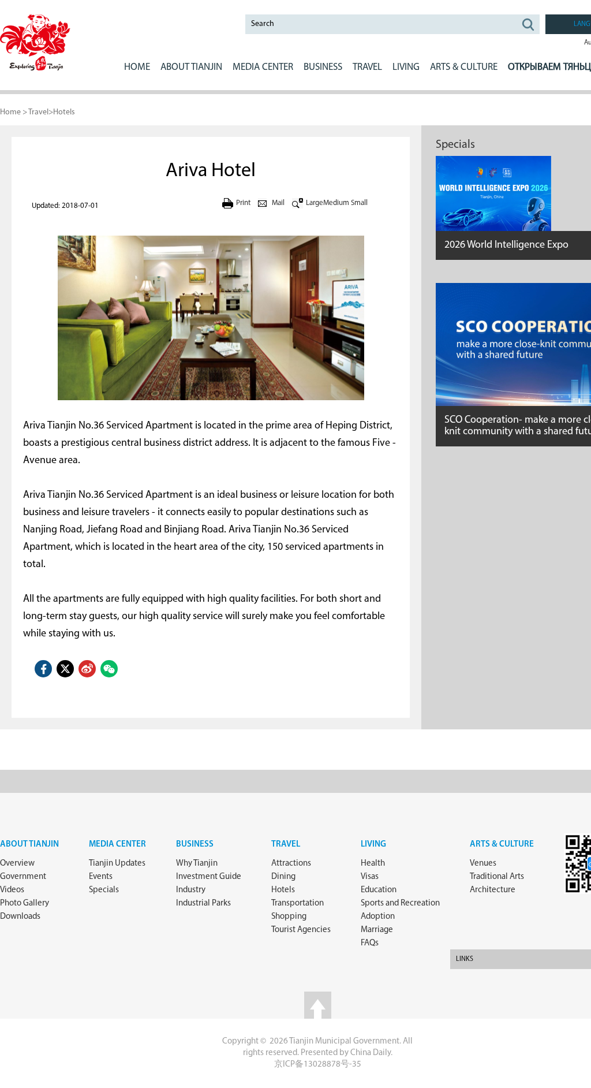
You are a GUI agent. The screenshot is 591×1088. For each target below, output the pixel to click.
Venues (483, 863)
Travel (367, 67)
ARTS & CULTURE (464, 67)
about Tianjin (29, 844)
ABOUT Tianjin (191, 67)
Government (23, 877)
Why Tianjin (197, 863)
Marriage (377, 930)
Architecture (492, 890)
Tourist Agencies (301, 930)
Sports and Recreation (400, 903)
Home (137, 67)
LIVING (406, 67)
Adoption (378, 916)
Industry (190, 890)
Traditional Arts (497, 877)
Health (373, 863)
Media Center (117, 844)
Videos (12, 890)
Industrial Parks (203, 903)
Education (379, 890)
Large (314, 203)
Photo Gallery (24, 903)
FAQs (370, 943)
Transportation (297, 903)
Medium (336, 203)
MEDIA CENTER (263, 67)
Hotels (64, 112)
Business (195, 844)
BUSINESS (323, 67)
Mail (278, 203)
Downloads (20, 916)
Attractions (291, 863)
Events (101, 877)
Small (359, 203)
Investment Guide (208, 877)
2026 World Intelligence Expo (506, 245)
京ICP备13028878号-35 (317, 1064)
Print (243, 203)
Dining (283, 877)
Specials (455, 145)
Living (373, 844)
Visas (370, 877)
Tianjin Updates (117, 863)
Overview (17, 863)
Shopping (288, 916)
